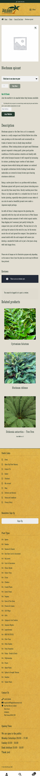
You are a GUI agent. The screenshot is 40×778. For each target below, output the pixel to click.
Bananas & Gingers (10, 549)
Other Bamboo (8, 644)
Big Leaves (7, 558)
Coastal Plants (8, 587)
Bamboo (7, 544)
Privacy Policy (8, 502)
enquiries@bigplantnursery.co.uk (13, 702)
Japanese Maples (9, 625)
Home (6, 19)
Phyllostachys (8, 658)
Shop (6, 488)
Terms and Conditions (10, 497)
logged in (15, 292)
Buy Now (14, 86)
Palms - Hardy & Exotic (11, 653)
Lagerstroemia (8, 629)
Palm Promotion (9, 648)
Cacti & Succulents (10, 563)
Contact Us (8, 469)
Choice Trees (8, 573)
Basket (6, 474)
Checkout (7, 478)
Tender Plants (8, 682)
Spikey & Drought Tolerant (12, 672)
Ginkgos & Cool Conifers (11, 620)
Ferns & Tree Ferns (18, 19)
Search (20, 774)
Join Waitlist (8, 114)
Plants (10, 19)
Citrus (6, 577)
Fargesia (7, 596)
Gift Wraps (8, 610)
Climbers (7, 582)
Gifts (6, 615)
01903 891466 (21, 1)
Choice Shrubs (8, 568)
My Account (6, 774)
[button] (35, 27)
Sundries (7, 677)
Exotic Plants (8, 592)
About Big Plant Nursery (11, 464)
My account (8, 483)
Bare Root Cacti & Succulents (13, 553)
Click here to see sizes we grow (11, 78)
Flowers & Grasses (9, 606)
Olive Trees (8, 639)
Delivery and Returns (10, 493)
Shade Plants (8, 667)
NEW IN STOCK (9, 634)
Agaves (6, 539)
